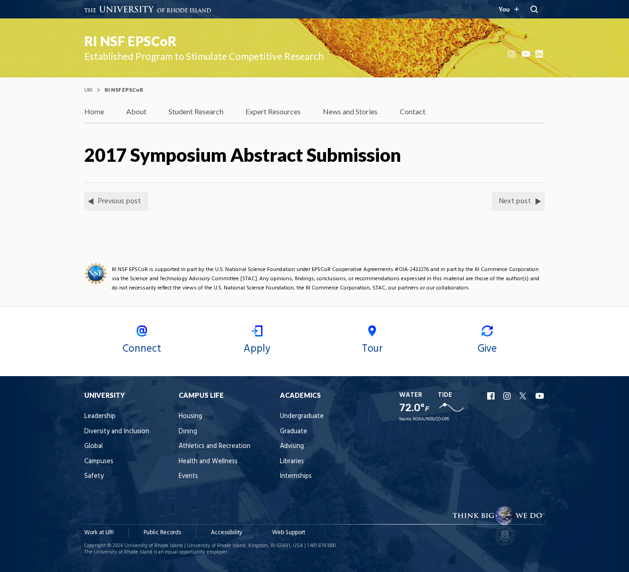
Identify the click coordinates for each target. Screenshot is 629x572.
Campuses (98, 461)
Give (487, 349)
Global (93, 446)
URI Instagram (508, 396)
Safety (94, 476)
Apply (257, 349)
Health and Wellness (208, 461)
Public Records (162, 532)
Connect (141, 349)
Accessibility (226, 532)
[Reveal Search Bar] (534, 9)
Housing (190, 416)
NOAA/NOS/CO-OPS (431, 419)
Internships (296, 476)
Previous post (119, 201)
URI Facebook (491, 396)
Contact (412, 111)
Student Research (196, 111)
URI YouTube (540, 396)
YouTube (526, 54)
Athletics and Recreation (214, 446)
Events (188, 476)
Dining (188, 431)
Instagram (512, 54)
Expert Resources (273, 111)
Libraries (292, 461)
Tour (372, 349)
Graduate (293, 431)
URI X (524, 396)
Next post (515, 201)
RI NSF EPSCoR (130, 41)
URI (88, 90)
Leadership (100, 416)
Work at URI (99, 532)
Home (94, 111)
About (136, 111)
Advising (292, 446)
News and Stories (350, 111)
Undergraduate (302, 416)
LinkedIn (540, 54)
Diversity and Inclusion (116, 431)
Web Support (288, 532)
